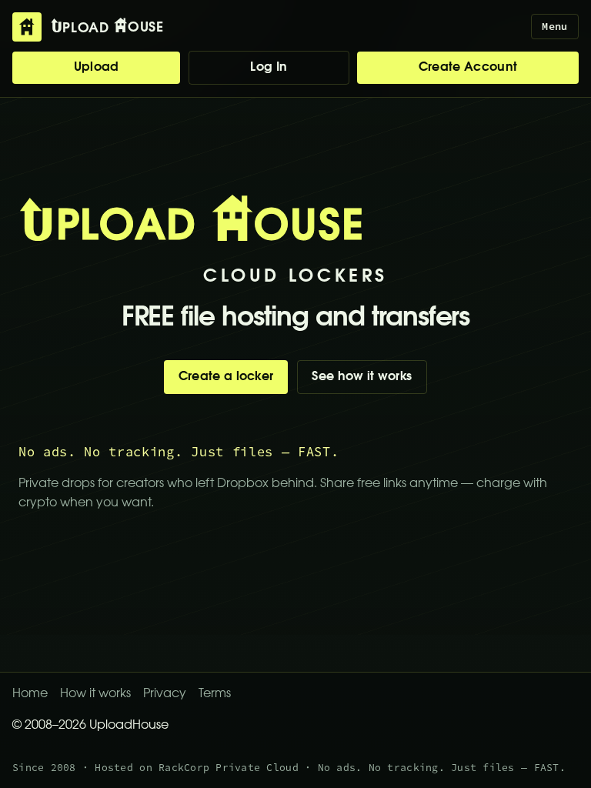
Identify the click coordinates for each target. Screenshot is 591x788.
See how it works (362, 377)
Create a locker (226, 377)
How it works (95, 694)
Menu (554, 26)
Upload (96, 68)
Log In (268, 68)
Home (30, 694)
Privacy (164, 694)
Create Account (468, 68)
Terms (215, 694)
